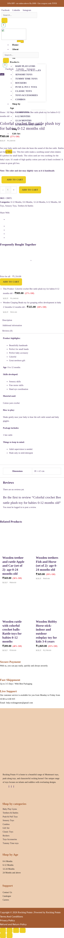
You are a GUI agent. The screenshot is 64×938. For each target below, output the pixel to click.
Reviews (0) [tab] (7, 331)
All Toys (10, 112)
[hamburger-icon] (20, 41)
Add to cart (30, 190)
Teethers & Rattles (25, 206)
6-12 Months (22, 116)
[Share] (16, 930)
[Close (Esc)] (23, 930)
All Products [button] (14, 60)
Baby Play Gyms (25, 66)
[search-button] (4, 20)
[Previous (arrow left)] (3, 935)
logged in (18, 507)
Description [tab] (7, 320)
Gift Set (16, 133)
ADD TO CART (11, 282)
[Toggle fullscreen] (10, 930)
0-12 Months (16, 202)
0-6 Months (27, 202)
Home (15, 45)
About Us (14, 51)
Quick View (14, 552)
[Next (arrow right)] (10, 935)
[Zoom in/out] (3, 930)
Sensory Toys (23, 74)
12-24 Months (23, 120)
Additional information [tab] (12, 325)
